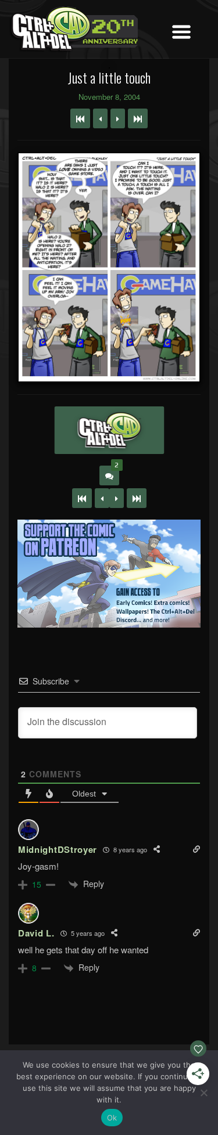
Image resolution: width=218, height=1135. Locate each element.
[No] (203, 1092)
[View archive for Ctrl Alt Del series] (109, 430)
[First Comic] (82, 498)
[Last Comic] (136, 498)
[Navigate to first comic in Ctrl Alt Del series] (80, 118)
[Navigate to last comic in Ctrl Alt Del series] (138, 118)
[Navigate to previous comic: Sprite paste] (100, 118)
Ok (112, 1117)
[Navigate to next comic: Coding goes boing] (117, 118)
